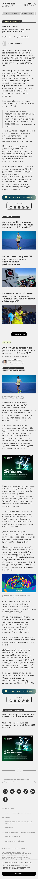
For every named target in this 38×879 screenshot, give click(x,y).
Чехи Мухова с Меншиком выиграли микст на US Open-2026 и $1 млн (18, 725)
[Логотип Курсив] (8, 4)
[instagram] (5, 791)
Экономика (8, 6)
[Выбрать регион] (25, 4)
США (16, 370)
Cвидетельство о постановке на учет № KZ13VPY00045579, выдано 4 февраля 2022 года (16, 859)
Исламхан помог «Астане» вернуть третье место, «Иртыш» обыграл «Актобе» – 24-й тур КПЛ (18, 297)
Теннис (21, 370)
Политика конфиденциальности (18, 813)
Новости (7, 342)
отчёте (12, 63)
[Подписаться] (34, 782)
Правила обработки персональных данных (18, 822)
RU (30, 5)
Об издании (9, 808)
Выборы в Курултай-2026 (14, 841)
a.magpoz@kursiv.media (16, 364)
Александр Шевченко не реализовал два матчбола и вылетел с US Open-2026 (18, 225)
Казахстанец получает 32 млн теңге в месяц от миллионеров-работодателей (17, 260)
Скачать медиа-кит (12, 836)
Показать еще (19, 334)
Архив (7, 817)
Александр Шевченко (16, 368)
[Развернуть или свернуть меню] (34, 4)
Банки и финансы (11, 13)
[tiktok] (25, 791)
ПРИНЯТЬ (19, 874)
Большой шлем (8, 370)
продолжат (20, 550)
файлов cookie (19, 868)
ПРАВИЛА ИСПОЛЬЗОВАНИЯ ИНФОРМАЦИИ (20, 832)
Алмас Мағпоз (14, 360)
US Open (5, 368)
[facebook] (5, 799)
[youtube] (19, 791)
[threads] (32, 791)
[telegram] (12, 791)
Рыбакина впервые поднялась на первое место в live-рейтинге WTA (19, 715)
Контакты (9, 828)
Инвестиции (28, 13)
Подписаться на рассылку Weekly (17, 779)
